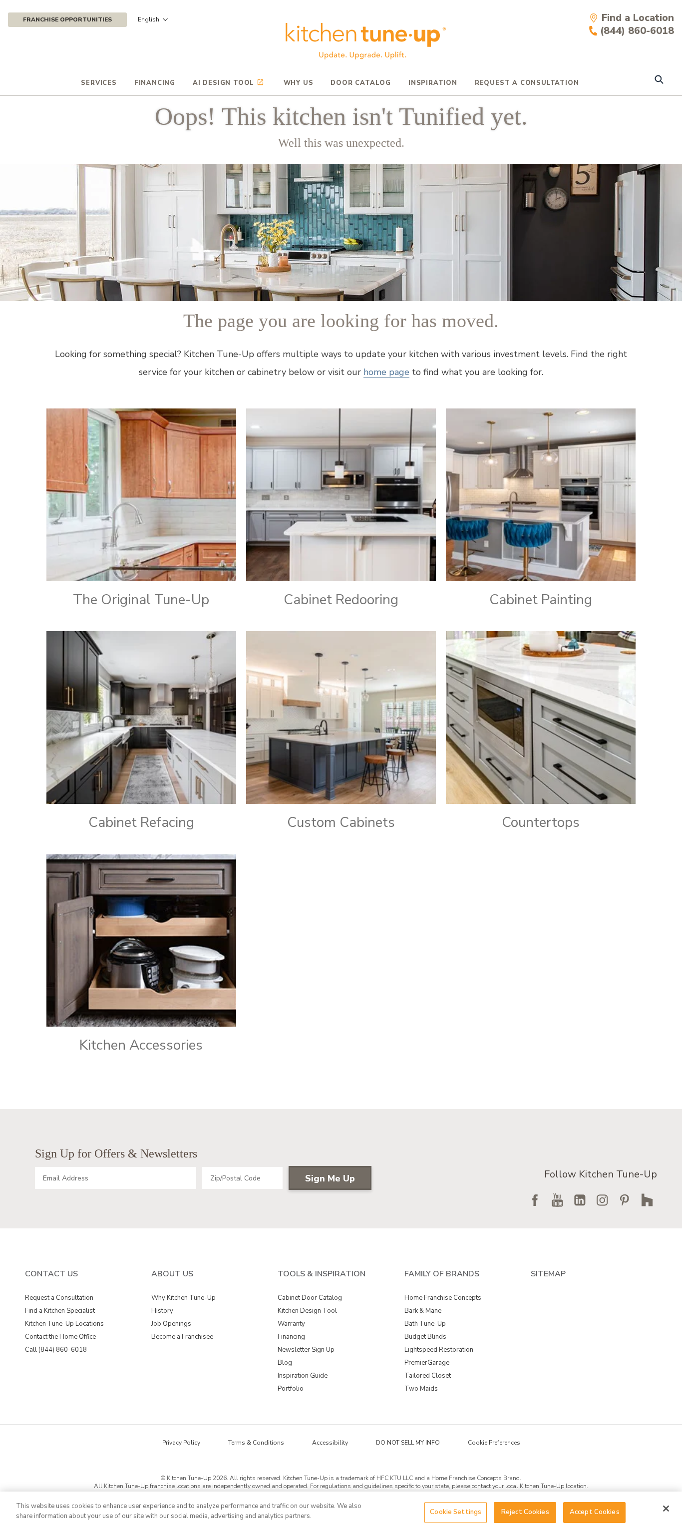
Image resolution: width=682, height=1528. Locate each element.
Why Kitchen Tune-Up (183, 1297)
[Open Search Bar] (659, 80)
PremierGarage (426, 1362)
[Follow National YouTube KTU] (557, 1200)
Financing (154, 82)
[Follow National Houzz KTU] (647, 1200)
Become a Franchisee (182, 1336)
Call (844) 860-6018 (56, 1349)
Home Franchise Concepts (442, 1297)
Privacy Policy (181, 1443)
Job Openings (171, 1323)
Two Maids (421, 1388)
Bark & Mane (422, 1310)
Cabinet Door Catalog (310, 1297)
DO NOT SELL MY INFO (408, 1443)
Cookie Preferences (494, 1443)
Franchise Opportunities (67, 19)
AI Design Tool (223, 82)
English (148, 19)
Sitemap (548, 1273)
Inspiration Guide (303, 1375)
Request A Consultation (527, 82)
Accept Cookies (595, 1512)
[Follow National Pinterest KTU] (625, 1200)
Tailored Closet (427, 1375)
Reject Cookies (525, 1512)
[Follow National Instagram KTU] (602, 1200)
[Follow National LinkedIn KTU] (580, 1200)
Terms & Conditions (256, 1443)
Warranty (291, 1323)
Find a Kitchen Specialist (60, 1310)
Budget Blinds (425, 1336)
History (162, 1310)
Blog (285, 1362)
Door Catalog (361, 82)
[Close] (666, 1509)
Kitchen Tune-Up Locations (64, 1323)
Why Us (299, 82)
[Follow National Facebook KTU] (535, 1200)
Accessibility (330, 1443)
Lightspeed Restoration (438, 1349)
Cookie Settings (455, 1512)
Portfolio (291, 1388)
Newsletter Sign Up (306, 1349)
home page (386, 372)
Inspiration (432, 82)
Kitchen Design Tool (307, 1310)
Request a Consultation (59, 1297)
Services (98, 82)
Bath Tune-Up (425, 1323)
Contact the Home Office (60, 1336)
